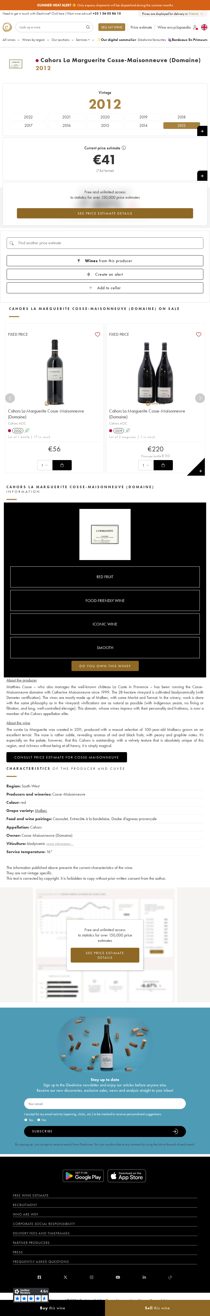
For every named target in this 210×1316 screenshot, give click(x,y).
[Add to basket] (61, 465)
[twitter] (65, 1277)
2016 (66, 125)
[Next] (200, 398)
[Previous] (10, 398)
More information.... (60, 843)
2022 (28, 117)
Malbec (41, 810)
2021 (66, 117)
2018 (181, 117)
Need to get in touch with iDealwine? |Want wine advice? (62, 13)
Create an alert (109, 274)
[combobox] (196, 13)
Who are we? (25, 1214)
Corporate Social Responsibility (44, 1223)
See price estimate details (105, 213)
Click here (57, 13)
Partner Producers (31, 1242)
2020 (105, 117)
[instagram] (91, 1277)
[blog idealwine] (170, 1277)
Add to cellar (109, 288)
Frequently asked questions (41, 1261)
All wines (9, 39)
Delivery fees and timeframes (41, 1233)
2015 (105, 125)
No (43, 1120)
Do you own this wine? (105, 666)
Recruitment (25, 1204)
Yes (31, 1120)
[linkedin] (144, 1277)
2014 (143, 125)
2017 (28, 125)
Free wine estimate (31, 1195)
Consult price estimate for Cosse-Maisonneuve (66, 757)
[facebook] (39, 1277)
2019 (143, 117)
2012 (181, 125)
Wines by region (33, 39)
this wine (52, 1308)
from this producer (108, 260)
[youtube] (118, 1277)
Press (18, 1252)
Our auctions (60, 39)
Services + (83, 39)
